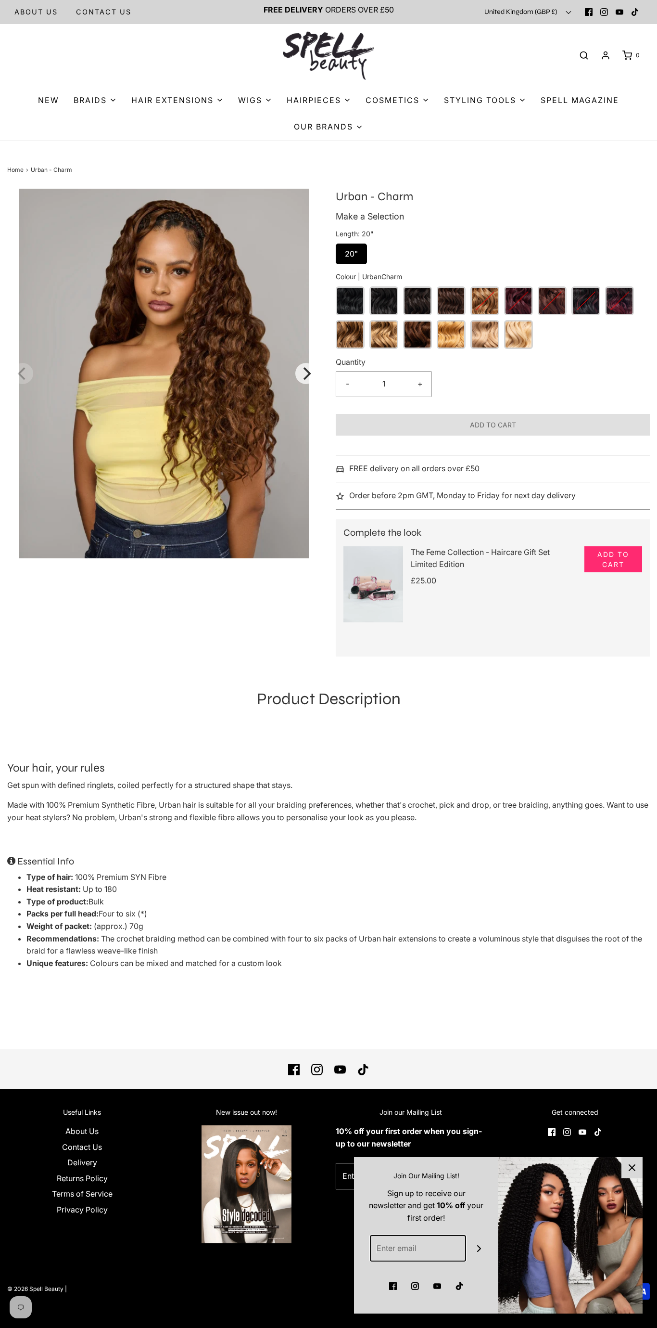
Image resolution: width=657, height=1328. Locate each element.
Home (15, 169)
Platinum (518, 334)
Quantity (351, 362)
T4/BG (619, 300)
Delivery (82, 1162)
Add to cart (493, 425)
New (48, 100)
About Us (36, 12)
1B (383, 300)
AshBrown (350, 334)
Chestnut (417, 334)
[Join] (479, 1248)
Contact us (103, 12)
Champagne (383, 334)
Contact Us (82, 1147)
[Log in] (605, 55)
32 (518, 300)
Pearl (484, 334)
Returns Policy (82, 1178)
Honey (451, 334)
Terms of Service (82, 1194)
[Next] (305, 373)
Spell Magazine (580, 100)
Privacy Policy (82, 1209)
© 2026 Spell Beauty (35, 1288)
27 (484, 300)
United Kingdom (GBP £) (521, 12)
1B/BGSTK (585, 300)
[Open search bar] (584, 55)
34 (552, 300)
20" (351, 251)
